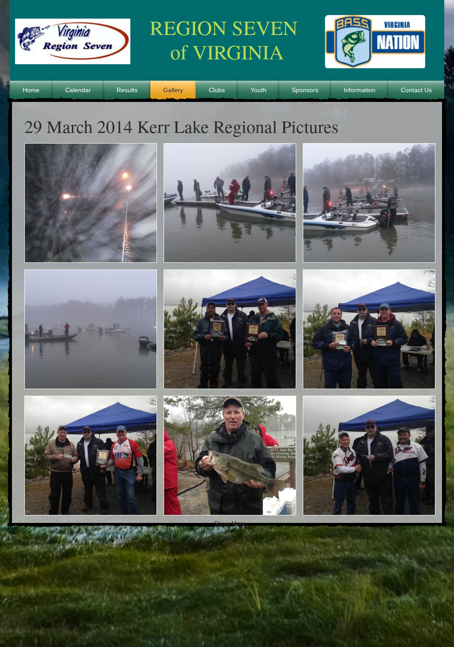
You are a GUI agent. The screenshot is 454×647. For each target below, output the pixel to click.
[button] (90, 203)
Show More (230, 523)
